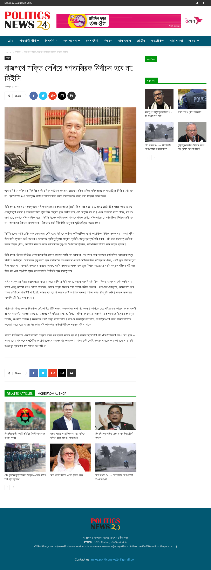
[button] (197, 2)
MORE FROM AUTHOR (52, 393)
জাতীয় (141, 41)
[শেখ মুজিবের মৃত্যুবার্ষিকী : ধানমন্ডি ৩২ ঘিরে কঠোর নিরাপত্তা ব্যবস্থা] (25, 457)
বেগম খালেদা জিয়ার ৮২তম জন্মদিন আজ (66, 475)
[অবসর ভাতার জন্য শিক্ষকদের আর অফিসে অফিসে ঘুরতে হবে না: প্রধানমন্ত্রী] (70, 416)
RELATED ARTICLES (20, 393)
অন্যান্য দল (70, 41)
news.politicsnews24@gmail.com (113, 559)
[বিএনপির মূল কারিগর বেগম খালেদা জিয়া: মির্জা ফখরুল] (115, 416)
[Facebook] (203, 3)
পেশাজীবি (92, 41)
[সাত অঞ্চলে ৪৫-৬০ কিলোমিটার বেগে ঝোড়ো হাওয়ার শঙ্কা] (115, 457)
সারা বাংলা (176, 41)
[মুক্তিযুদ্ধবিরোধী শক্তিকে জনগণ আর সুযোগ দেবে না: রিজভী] (192, 132)
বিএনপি (49, 41)
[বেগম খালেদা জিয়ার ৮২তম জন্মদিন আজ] (70, 457)
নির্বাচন (108, 41)
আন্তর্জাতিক (157, 41)
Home (8, 52)
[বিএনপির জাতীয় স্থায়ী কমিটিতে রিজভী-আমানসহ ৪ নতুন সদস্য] (25, 416)
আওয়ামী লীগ (27, 41)
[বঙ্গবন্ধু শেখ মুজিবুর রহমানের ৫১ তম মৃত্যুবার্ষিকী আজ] (159, 99)
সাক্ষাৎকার (124, 41)
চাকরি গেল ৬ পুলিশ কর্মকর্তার (189, 112)
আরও (192, 41)
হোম (10, 41)
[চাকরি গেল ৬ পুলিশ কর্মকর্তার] (192, 99)
